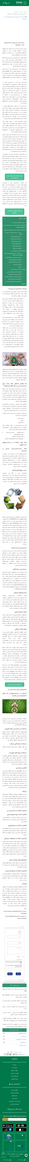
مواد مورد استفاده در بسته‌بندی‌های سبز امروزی (14, 230)
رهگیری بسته (14, 1090)
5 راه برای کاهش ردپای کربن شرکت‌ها (14, 212)
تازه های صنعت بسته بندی (14, 684)
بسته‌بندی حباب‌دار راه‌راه (16, 239)
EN (3, 3)
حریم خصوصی (14, 1079)
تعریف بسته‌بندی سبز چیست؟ (18, 222)
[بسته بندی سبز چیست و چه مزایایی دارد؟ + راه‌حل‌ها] (14, 28)
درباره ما (14, 1065)
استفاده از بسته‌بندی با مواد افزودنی (13, 257)
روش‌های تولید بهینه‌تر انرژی (14, 279)
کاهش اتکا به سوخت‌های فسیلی (14, 272)
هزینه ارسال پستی (14, 1104)
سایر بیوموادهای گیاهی (16, 236)
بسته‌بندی (23, 1036)
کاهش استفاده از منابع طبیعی (14, 274)
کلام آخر (23, 284)
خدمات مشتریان (18, 1052)
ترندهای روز (23, 1042)
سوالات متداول (14, 1070)
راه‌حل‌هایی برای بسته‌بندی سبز (18, 251)
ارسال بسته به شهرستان (14, 1101)
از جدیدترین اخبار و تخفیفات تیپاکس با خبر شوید (14, 1116)
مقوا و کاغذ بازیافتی (17, 248)
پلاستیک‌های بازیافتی (16, 243)
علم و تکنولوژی (22, 1033)
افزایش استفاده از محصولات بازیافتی (13, 276)
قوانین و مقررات (14, 1073)
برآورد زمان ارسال (14, 1093)
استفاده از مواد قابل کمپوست (15, 262)
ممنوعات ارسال (14, 1076)
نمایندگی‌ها (14, 1095)
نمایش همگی (23, 1045)
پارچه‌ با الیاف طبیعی (16, 246)
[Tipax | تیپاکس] (19, 3)
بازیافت (19, 267)
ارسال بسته (14, 1098)
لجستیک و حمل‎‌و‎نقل (21, 1039)
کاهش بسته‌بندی (17, 264)
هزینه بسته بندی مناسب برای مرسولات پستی (14, 177)
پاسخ (19, 956)
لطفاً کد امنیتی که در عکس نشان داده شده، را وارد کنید (14, 966)
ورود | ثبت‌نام (6, 1160)
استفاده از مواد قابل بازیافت (15, 259)
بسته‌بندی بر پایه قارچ (16, 241)
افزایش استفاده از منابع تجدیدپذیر (13, 281)
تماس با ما (14, 1067)
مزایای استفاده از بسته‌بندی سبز (18, 269)
